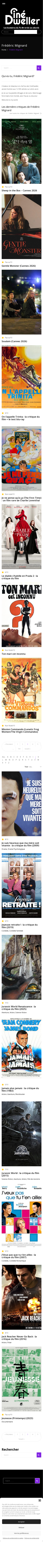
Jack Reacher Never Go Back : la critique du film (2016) (19, 1337)
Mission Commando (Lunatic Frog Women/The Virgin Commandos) (20, 730)
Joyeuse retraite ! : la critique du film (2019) (20, 926)
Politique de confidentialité (31, 1538)
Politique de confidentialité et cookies (13, 1538)
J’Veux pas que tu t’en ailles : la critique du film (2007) (19, 1256)
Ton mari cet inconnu (14, 653)
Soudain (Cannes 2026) (14, 341)
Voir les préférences (21, 1533)
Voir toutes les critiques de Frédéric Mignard (24, 113)
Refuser (21, 1527)
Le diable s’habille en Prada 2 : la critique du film (20, 577)
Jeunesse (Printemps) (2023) (17, 1418)
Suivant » (28, 749)
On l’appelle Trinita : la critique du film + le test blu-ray (21, 418)
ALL (3, 757)
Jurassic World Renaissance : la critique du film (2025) (19, 1007)
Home (4, 50)
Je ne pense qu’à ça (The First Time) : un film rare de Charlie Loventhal (21, 499)
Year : (27, 767)
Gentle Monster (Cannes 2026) (19, 265)
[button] (40, 1500)
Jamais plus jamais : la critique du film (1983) (20, 1089)
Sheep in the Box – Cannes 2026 (19, 190)
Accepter (21, 1522)
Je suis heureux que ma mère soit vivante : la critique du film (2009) (20, 844)
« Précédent (9, 744)
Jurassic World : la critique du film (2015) (20, 1174)
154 (19, 749)
